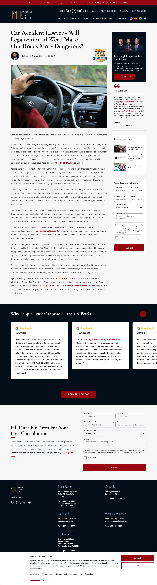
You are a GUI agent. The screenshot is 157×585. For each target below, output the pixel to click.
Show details (35, 580)
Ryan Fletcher (110, 339)
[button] (139, 111)
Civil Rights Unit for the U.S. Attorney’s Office (111, 3)
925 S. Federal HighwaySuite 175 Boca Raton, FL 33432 (67, 494)
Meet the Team (124, 76)
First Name (119, 187)
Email (133, 196)
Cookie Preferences (18, 497)
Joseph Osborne (127, 102)
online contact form (76, 285)
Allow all (137, 558)
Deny (138, 565)
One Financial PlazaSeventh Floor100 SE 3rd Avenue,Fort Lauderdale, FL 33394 (68, 542)
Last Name (135, 187)
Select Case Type (121, 205)
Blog (86, 18)
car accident (61, 278)
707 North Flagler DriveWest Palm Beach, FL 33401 (116, 520)
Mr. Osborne (129, 111)
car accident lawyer (62, 162)
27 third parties (47, 574)
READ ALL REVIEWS (78, 394)
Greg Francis (92, 339)
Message (119, 213)
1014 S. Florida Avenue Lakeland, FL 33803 (67, 520)
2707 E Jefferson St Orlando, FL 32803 (112, 493)
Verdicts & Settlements (102, 18)
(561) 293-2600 (47, 285)
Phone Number (121, 196)
